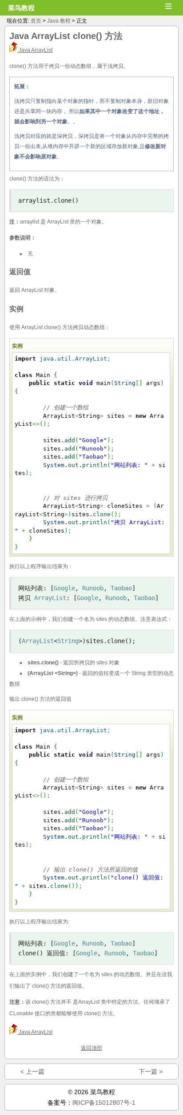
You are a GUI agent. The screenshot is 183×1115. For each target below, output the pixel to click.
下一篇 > (151, 1071)
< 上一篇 (32, 1071)
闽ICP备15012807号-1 (103, 1102)
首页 (36, 21)
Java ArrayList (34, 50)
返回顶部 (91, 1048)
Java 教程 (59, 21)
